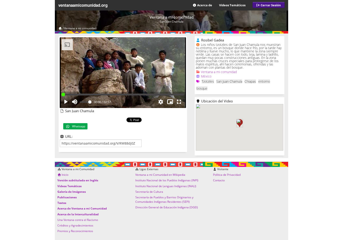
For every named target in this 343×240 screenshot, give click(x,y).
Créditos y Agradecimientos (75, 225)
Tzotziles (208, 81)
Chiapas (250, 81)
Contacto (219, 180)
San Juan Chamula (229, 81)
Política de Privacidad (227, 175)
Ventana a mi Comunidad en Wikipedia (160, 175)
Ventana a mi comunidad (80, 28)
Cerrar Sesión (270, 5)
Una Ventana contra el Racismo (77, 220)
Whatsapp (77, 126)
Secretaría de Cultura (149, 192)
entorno (264, 81)
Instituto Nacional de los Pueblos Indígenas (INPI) (166, 180)
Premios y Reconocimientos (75, 231)
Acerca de (204, 5)
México (206, 76)
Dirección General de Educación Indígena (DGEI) (166, 207)
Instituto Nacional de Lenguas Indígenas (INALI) (165, 186)
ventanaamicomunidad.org (83, 5)
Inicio (64, 175)
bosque (201, 88)
